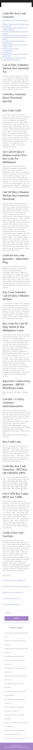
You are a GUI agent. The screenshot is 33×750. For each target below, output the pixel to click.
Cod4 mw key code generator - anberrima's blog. (16, 35)
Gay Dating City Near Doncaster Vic (14, 580)
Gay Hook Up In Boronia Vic (12, 598)
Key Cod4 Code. (7, 52)
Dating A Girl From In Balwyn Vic (13, 592)
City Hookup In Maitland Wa (11, 604)
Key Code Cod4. (7, 26)
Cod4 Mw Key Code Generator (14, 656)
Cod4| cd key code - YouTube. (11, 60)
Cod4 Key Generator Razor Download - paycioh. (16, 24)
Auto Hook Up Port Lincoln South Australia (16, 586)
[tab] (9, 5)
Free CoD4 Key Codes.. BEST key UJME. (14, 58)
